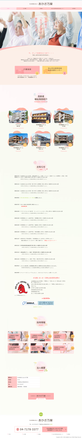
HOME (8, 8)
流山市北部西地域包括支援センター (57, 8)
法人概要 (24, 8)
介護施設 (41, 8)
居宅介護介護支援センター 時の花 (27, 197)
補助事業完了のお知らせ (37, 306)
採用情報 (68, 434)
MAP (51, 424)
